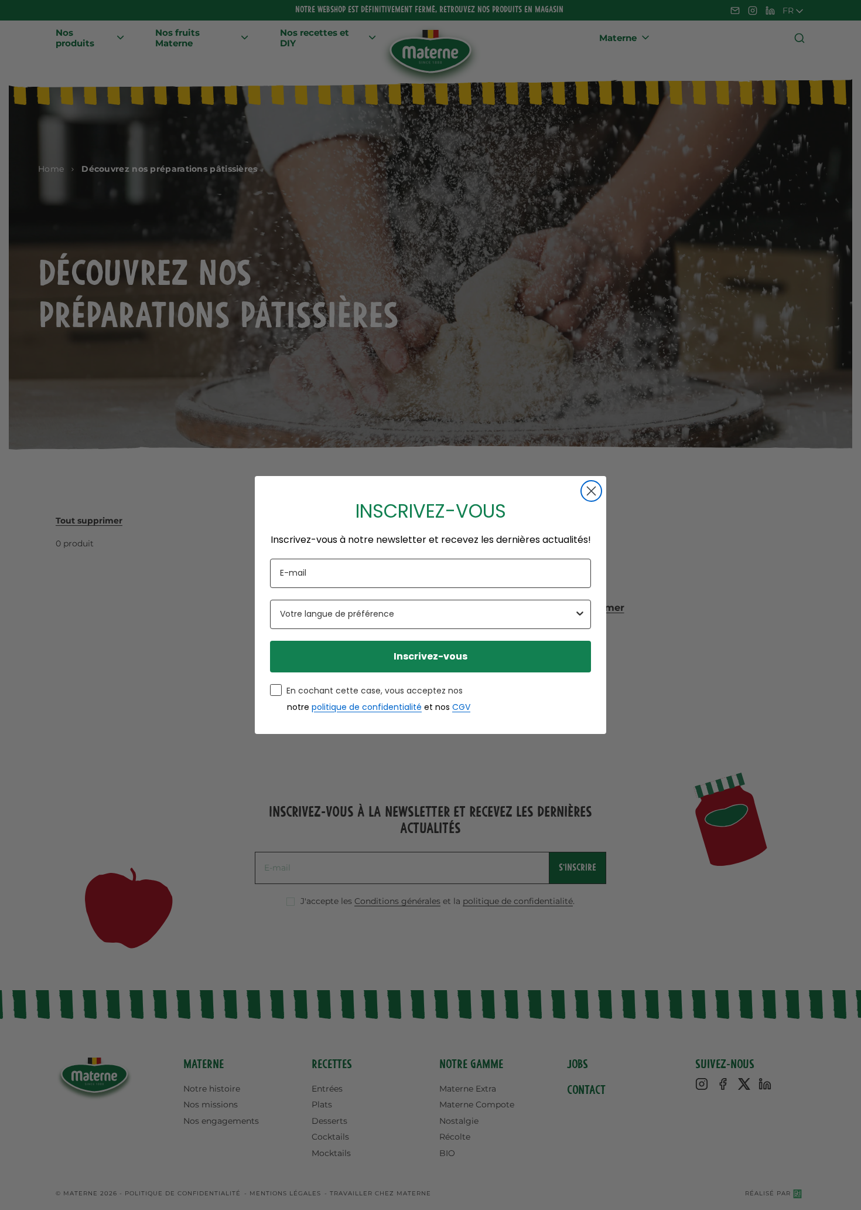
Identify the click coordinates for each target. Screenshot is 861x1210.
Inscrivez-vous (430, 656)
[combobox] (427, 614)
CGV (461, 707)
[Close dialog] (591, 491)
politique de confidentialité (367, 707)
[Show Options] (580, 614)
